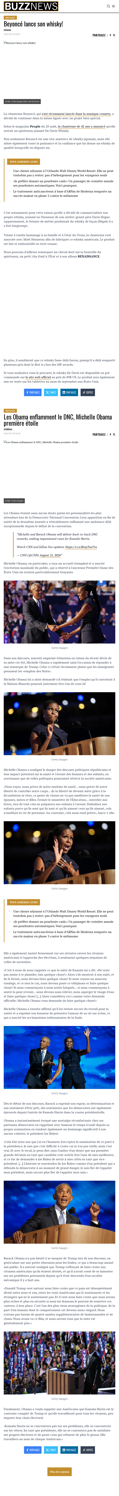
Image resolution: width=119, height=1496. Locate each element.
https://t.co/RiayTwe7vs (81, 547)
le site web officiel (38, 377)
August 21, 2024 (50, 555)
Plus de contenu (59, 1471)
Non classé (10, 17)
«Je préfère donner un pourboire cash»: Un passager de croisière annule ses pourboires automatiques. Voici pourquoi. (63, 183)
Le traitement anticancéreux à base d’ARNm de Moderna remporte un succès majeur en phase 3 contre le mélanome (62, 193)
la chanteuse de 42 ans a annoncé (81, 126)
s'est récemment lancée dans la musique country (76, 114)
